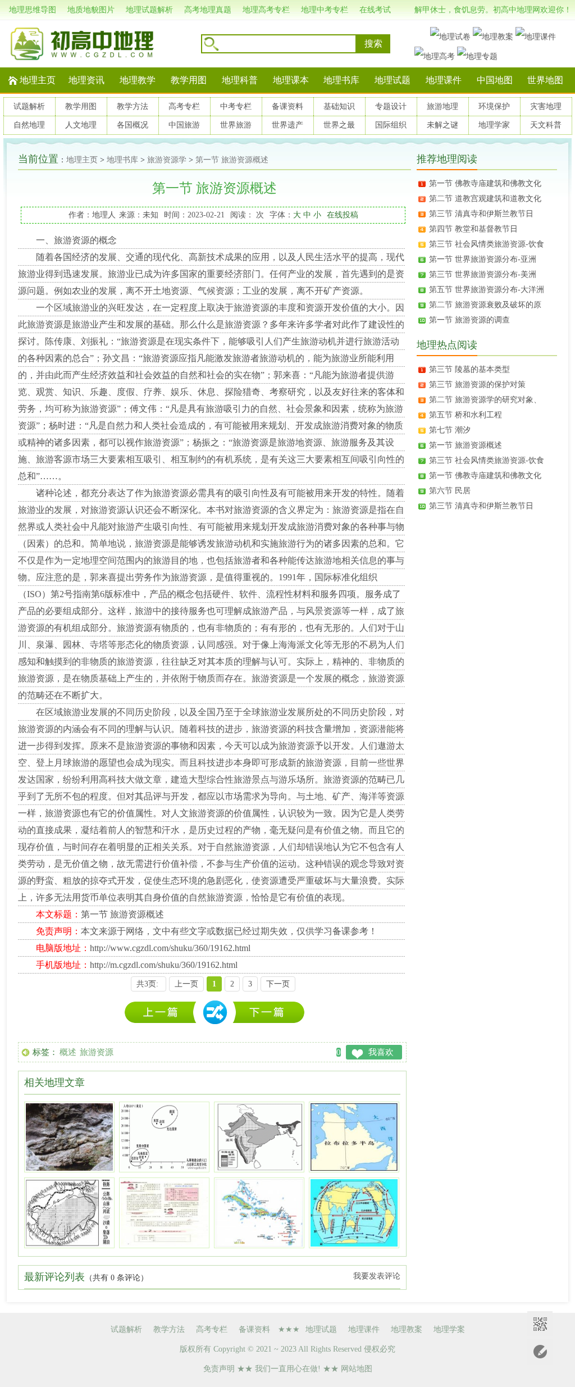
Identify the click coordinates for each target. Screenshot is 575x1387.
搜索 (373, 43)
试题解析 (29, 106)
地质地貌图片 (91, 10)
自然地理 (29, 125)
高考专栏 (184, 106)
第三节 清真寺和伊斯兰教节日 (481, 214)
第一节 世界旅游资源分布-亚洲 (482, 259)
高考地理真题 (207, 10)
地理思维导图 (32, 10)
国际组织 (391, 125)
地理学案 (449, 1329)
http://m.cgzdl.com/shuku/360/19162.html (164, 965)
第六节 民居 (450, 490)
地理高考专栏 (266, 10)
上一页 (186, 984)
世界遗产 (287, 125)
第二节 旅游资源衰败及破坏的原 (485, 305)
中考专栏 (236, 106)
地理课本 (291, 80)
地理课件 (444, 80)
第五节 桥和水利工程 (465, 415)
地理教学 (138, 80)
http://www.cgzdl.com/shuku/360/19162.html (170, 948)
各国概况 (132, 125)
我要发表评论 (376, 1276)
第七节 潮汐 (450, 430)
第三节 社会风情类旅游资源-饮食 (486, 244)
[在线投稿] (540, 1352)
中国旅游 (184, 125)
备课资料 (287, 106)
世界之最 (339, 125)
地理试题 (392, 80)
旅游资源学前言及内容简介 (268, 1013)
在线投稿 (342, 215)
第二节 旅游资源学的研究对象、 (485, 399)
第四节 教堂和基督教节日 (473, 229)
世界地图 (545, 80)
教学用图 (189, 80)
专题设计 (391, 106)
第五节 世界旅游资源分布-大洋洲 (486, 289)
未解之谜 (442, 125)
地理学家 (494, 125)
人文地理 (81, 125)
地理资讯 (86, 80)
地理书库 (341, 80)
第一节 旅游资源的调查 (469, 320)
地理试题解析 (149, 10)
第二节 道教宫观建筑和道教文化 (485, 198)
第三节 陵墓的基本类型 (469, 369)
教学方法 (132, 106)
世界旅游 (236, 125)
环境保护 (494, 106)
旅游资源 (96, 1052)
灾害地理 (546, 106)
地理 (90, 560)
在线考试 (375, 10)
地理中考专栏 (324, 10)
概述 (68, 1052)
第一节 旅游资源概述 (231, 160)
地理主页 (38, 80)
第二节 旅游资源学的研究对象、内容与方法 (164, 1013)
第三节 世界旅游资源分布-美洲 (482, 274)
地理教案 (406, 1329)
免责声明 (219, 1369)
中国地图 (495, 80)
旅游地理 (442, 106)
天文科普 (546, 125)
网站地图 (356, 1369)
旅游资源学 (166, 160)
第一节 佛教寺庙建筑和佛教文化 (485, 183)
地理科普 (240, 80)
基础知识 (339, 106)
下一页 (278, 984)
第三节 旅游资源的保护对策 (477, 384)
